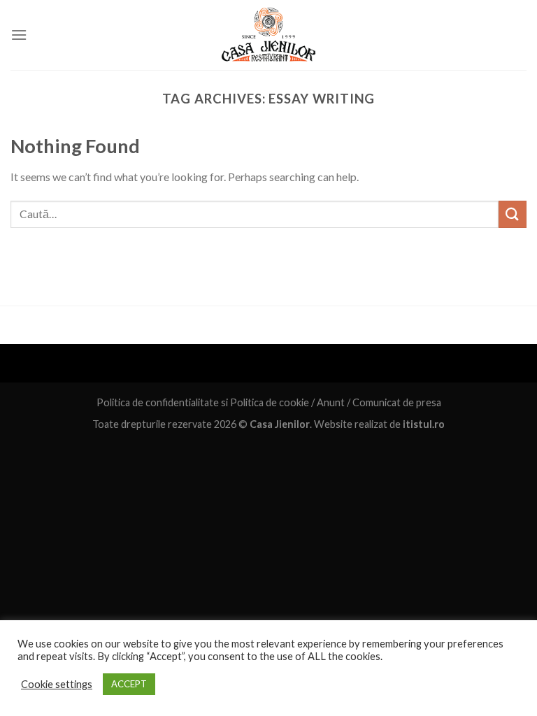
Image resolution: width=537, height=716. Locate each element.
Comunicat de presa (396, 402)
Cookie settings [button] (56, 684)
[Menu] (18, 34)
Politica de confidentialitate (157, 402)
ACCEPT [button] (129, 683)
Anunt (331, 402)
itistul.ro (424, 424)
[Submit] (513, 214)
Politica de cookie (269, 402)
